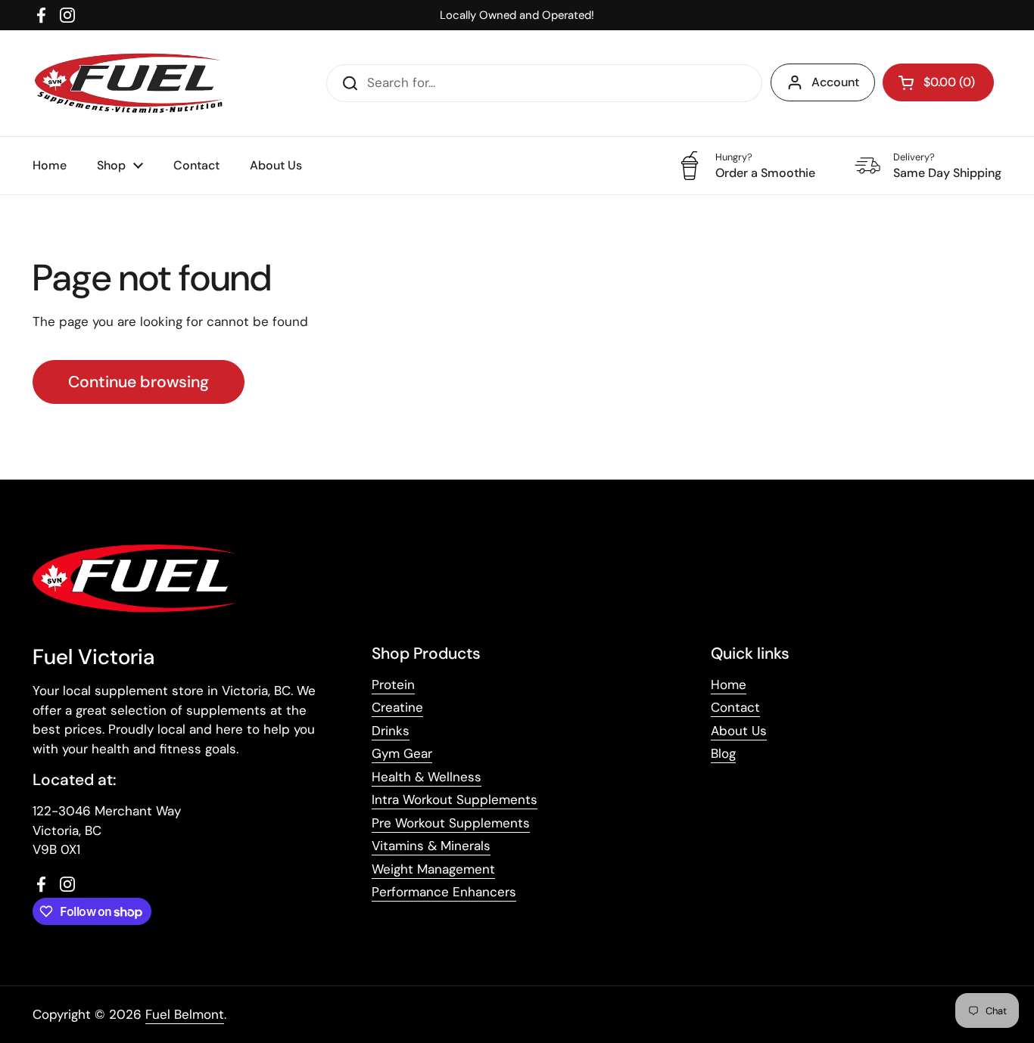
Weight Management (433, 869)
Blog (723, 753)
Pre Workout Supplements (451, 823)
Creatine (397, 707)
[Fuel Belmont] (134, 83)
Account (835, 82)
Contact (735, 707)
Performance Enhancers (444, 891)
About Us (739, 730)
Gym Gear (402, 753)
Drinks (391, 730)
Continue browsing (138, 382)
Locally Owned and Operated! (517, 15)
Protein (393, 684)
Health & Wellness (426, 776)
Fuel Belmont (184, 1014)
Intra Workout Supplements (454, 799)
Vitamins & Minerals (431, 845)
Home (728, 684)
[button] (938, 82)
